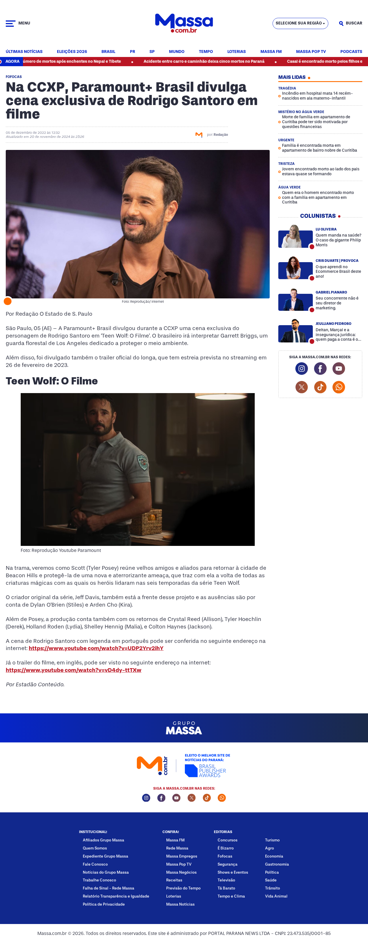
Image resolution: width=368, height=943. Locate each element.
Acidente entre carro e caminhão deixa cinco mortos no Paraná (175, 61)
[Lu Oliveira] (295, 236)
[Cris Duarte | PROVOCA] (295, 267)
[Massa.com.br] (183, 23)
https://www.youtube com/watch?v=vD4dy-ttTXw (73, 670)
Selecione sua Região (299, 23)
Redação (221, 135)
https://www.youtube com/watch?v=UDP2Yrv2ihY (96, 648)
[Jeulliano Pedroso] (295, 330)
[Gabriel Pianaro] (295, 299)
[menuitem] (24, 52)
